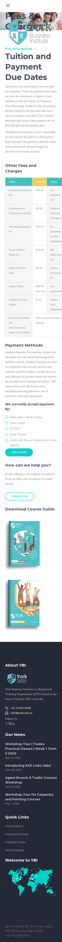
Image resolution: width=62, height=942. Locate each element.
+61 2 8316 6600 (20, 935)
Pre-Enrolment (14, 826)
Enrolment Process (16, 834)
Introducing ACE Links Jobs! (28, 766)
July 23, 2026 (12, 757)
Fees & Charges (14, 850)
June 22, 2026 (13, 770)
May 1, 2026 (12, 803)
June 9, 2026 (12, 786)
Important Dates (15, 842)
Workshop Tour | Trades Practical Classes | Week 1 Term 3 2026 (30, 748)
